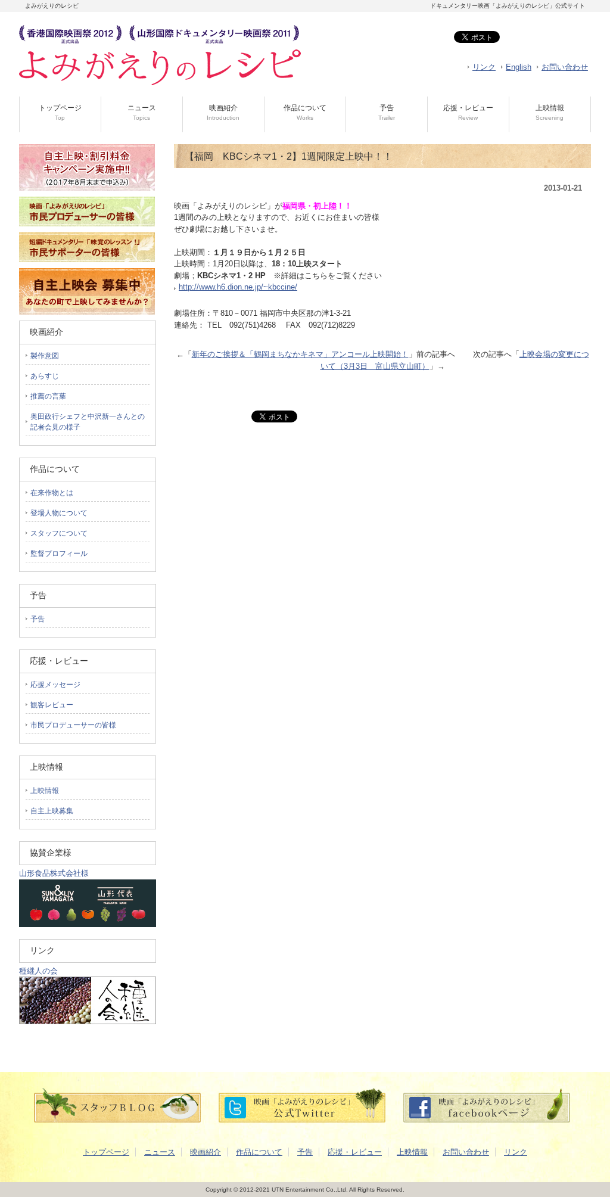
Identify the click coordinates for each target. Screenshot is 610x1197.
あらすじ (44, 376)
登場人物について (59, 513)
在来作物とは (51, 493)
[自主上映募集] (87, 311)
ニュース (141, 112)
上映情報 (550, 112)
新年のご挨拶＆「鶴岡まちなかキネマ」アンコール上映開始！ (300, 354)
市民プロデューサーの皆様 (73, 725)
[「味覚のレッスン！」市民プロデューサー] (87, 265)
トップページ (60, 112)
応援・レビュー (468, 112)
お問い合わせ (564, 67)
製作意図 (44, 356)
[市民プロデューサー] (87, 229)
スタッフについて (59, 533)
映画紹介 (223, 112)
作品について (305, 112)
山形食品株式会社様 (54, 873)
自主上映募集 (51, 811)
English (518, 67)
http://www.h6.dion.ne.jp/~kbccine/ (238, 286)
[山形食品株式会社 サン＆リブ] (87, 924)
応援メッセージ (55, 684)
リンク (484, 67)
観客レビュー (51, 705)
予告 (386, 112)
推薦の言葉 (48, 396)
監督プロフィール (59, 553)
